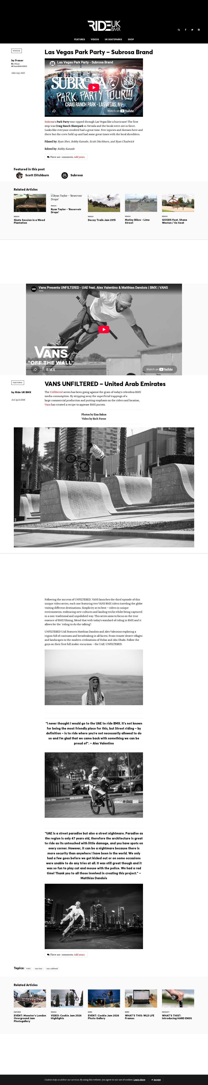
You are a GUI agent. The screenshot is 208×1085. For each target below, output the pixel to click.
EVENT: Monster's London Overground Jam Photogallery (30, 1009)
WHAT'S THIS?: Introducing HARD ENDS (178, 1009)
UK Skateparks (113, 39)
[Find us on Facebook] (185, 30)
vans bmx (38, 969)
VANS (28, 969)
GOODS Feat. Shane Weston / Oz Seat (178, 213)
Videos (95, 39)
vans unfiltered (52, 969)
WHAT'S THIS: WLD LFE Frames (141, 1009)
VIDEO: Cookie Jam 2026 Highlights (67, 1009)
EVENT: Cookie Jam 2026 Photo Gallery (104, 1009)
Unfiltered (56, 392)
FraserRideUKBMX (20, 66)
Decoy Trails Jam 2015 (104, 213)
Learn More (139, 1080)
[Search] (179, 30)
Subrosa (49, 121)
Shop (131, 39)
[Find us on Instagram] (199, 30)
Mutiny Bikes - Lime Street (141, 213)
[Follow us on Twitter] (192, 30)
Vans (47, 404)
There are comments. (67, 157)
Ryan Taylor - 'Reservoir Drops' (67, 208)
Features (79, 39)
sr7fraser (16, 64)
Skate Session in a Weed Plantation (30, 213)
